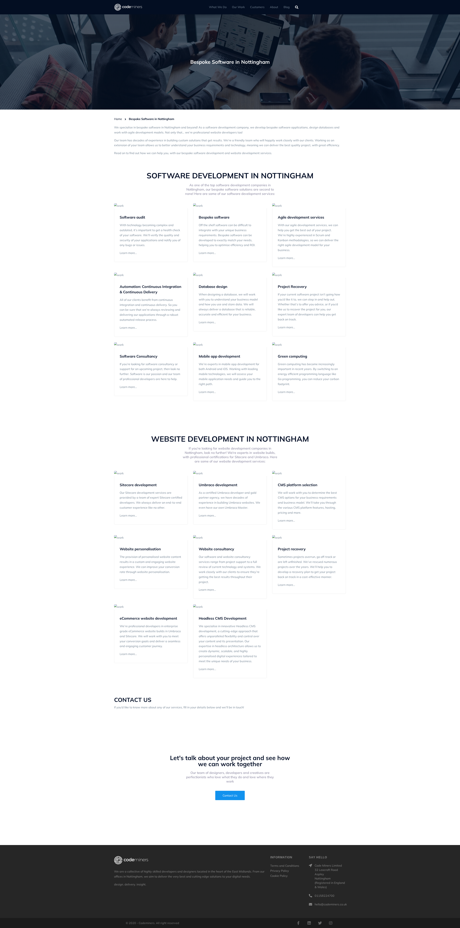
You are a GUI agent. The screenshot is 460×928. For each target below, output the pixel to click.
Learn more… (128, 253)
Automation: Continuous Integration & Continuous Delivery (150, 289)
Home (118, 119)
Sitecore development (138, 485)
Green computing (292, 356)
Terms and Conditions (284, 865)
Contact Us (230, 795)
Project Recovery (292, 286)
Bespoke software (214, 217)
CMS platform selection (297, 485)
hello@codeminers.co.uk (331, 904)
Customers (257, 7)
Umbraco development (218, 485)
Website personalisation (140, 549)
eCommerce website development (148, 618)
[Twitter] (319, 923)
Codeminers (131, 860)
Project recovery (292, 549)
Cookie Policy (279, 876)
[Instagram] (330, 923)
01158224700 (324, 895)
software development (209, 153)
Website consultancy (216, 549)
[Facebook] (298, 923)
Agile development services (301, 217)
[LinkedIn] (309, 923)
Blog (287, 7)
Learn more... (207, 669)
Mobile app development (219, 356)
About (274, 7)
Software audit (132, 217)
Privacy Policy (279, 871)
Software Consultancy (138, 356)
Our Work (238, 7)
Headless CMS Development (223, 618)
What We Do (218, 7)
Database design (213, 286)
